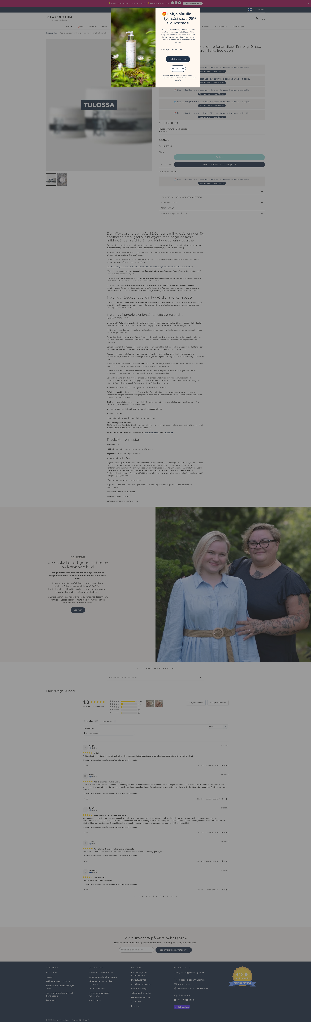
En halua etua (178, 68)
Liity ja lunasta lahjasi (178, 59)
